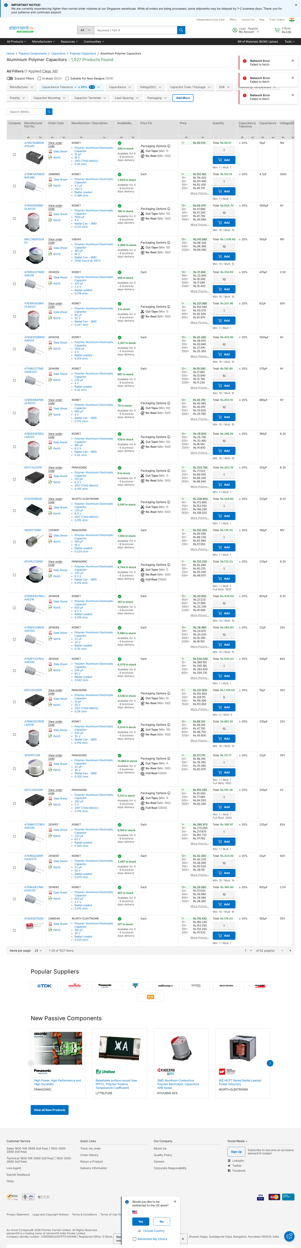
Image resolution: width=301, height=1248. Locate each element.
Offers (232, 19)
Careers (159, 1161)
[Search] (181, 30)
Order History (89, 1155)
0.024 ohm (81, 551)
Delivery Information (93, 1168)
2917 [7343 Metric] (86, 160)
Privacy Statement (18, 1214)
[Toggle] (10, 78)
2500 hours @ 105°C (88, 260)
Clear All (49, 71)
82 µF (78, 314)
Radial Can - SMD (86, 223)
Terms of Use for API (113, 1214)
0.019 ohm (81, 742)
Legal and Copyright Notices (51, 1214)
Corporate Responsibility (170, 1168)
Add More (183, 98)
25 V (77, 642)
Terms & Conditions (84, 1214)
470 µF (79, 283)
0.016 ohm (81, 617)
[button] (16, 41)
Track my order (90, 1148)
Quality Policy (163, 1155)
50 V (77, 318)
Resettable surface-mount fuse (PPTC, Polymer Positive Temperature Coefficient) (116, 1084)
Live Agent (14, 1168)
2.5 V (78, 286)
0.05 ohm (81, 648)
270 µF (79, 380)
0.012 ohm (81, 226)
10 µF (78, 701)
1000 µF (80, 217)
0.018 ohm (81, 293)
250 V (78, 188)
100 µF (79, 250)
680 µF (79, 411)
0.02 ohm (81, 389)
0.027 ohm (81, 324)
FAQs (10, 1181)
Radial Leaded (83, 192)
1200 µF (80, 348)
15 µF (78, 154)
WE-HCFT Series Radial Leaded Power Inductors (240, 1082)
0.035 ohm (81, 776)
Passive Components (33, 53)
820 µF (79, 607)
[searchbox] (135, 30)
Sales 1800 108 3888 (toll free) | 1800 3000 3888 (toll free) (36, 1150)
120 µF (79, 479)
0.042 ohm (81, 680)
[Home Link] (22, 30)
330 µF (79, 670)
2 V (77, 804)
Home (10, 53)
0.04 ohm (81, 164)
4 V (77, 220)
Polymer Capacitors (83, 53)
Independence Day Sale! (211, 19)
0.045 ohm (81, 845)
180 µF (79, 445)
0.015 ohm (81, 488)
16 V (77, 157)
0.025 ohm (81, 939)
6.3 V (78, 448)
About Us (160, 1148)
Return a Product (91, 1161)
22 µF (78, 638)
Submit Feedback (18, 1174)
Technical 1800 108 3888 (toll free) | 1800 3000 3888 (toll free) (39, 1159)
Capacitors (58, 53)
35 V (77, 704)
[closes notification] (296, 5)
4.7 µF (79, 185)
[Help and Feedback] (289, 1236)
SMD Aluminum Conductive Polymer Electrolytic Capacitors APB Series (178, 1084)
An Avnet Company (19, 1230)
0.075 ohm (81, 877)
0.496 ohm (81, 195)
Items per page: (20, 950)
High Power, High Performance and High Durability (57, 1082)
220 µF (79, 510)
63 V (77, 673)
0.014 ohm (81, 358)
